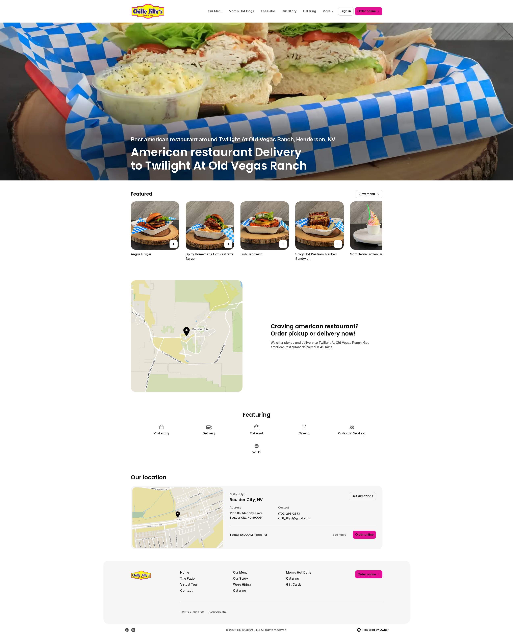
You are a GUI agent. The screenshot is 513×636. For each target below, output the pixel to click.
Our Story (289, 11)
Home (184, 572)
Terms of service (192, 611)
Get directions (362, 496)
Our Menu (215, 11)
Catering (309, 11)
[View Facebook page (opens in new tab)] (126, 630)
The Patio (268, 11)
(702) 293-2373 (289, 514)
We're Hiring (242, 584)
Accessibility (218, 611)
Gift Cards (294, 584)
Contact (186, 590)
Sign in (346, 11)
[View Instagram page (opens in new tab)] (133, 630)
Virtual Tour (189, 584)
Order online (364, 534)
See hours (339, 535)
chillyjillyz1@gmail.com (294, 518)
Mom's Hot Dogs (241, 11)
